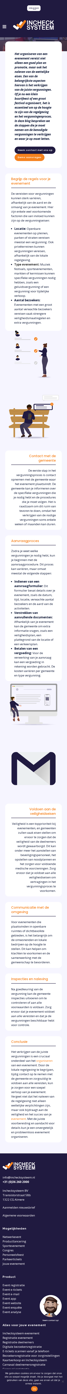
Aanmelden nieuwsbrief (19, 1207)
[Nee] (62, 1381)
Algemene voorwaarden (19, 1215)
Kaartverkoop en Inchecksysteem (25, 1360)
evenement (18, 1119)
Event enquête (12, 1307)
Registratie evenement (18, 1338)
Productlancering (14, 1241)
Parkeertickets (12, 1259)
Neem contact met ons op (35, 150)
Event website (12, 1303)
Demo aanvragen (29, 157)
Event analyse (12, 1312)
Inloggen (34, 8)
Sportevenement (14, 1246)
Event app (9, 1299)
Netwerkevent (12, 1237)
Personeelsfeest (13, 1255)
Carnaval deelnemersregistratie (24, 1365)
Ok (34, 1388)
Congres (8, 1250)
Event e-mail (11, 1294)
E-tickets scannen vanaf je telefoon (26, 1351)
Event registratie (14, 1285)
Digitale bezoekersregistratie (22, 1347)
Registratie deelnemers (18, 1342)
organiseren (44, 1061)
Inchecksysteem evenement (21, 1333)
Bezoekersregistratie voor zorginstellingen (31, 1356)
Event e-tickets (12, 1290)
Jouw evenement (14, 1264)
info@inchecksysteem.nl (19, 1177)
